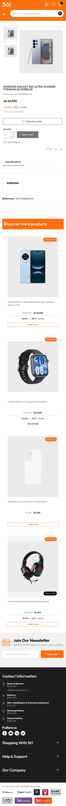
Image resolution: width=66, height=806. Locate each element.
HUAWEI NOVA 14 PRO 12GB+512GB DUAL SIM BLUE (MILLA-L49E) (31, 303)
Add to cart (27, 134)
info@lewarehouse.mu (17, 690)
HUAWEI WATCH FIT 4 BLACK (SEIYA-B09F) (27, 402)
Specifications (13, 161)
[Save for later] (53, 4)
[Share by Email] (61, 149)
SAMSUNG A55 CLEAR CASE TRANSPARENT (28, 501)
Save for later (34, 121)
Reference (8, 198)
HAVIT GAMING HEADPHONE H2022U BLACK (28, 601)
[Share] (56, 149)
